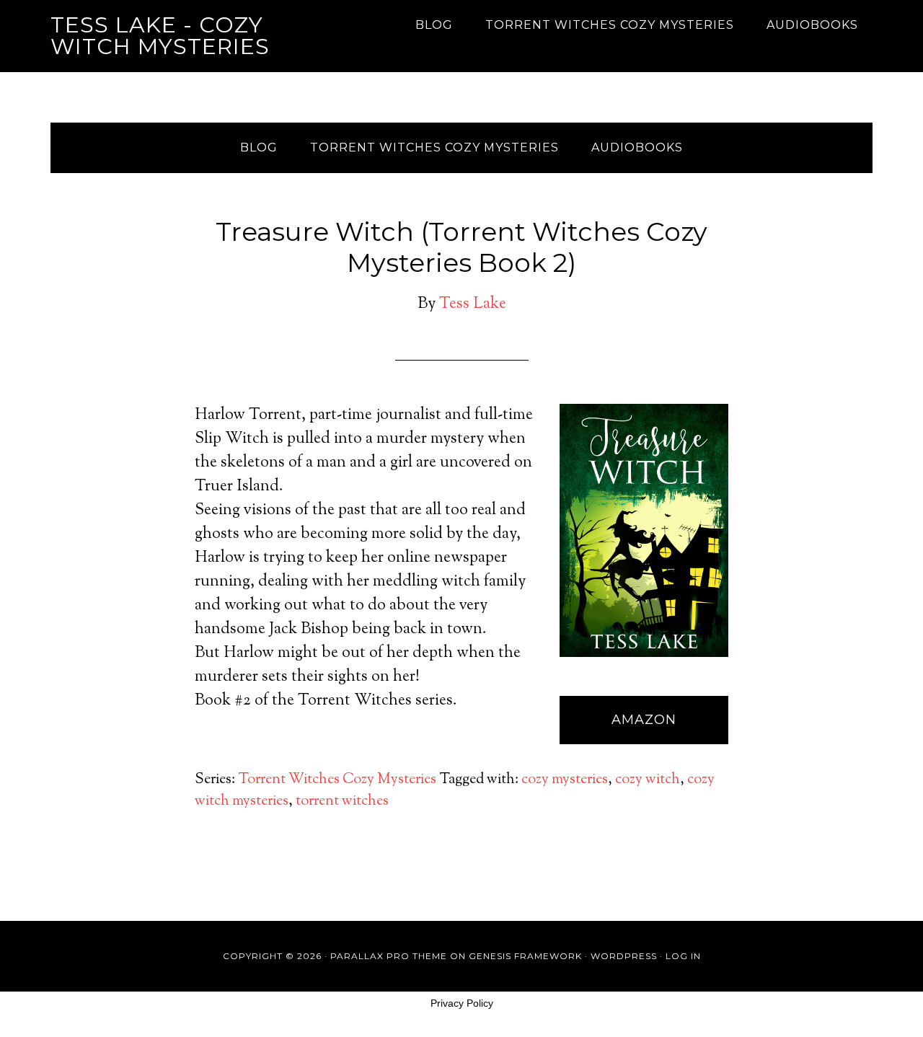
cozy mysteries (564, 779)
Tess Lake (472, 304)
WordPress (624, 955)
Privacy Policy (461, 1003)
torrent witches (342, 801)
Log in (683, 955)
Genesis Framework (525, 955)
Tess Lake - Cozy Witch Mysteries (160, 36)
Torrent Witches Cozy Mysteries (337, 779)
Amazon (643, 720)
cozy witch (647, 779)
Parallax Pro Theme (388, 955)
